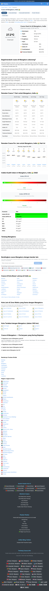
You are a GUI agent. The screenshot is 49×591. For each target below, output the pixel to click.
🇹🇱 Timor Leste (5, 463)
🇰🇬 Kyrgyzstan (4, 424)
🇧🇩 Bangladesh (5, 390)
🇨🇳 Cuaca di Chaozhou (40, 488)
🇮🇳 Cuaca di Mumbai (6, 309)
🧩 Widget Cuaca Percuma (24, 531)
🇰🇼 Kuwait (3, 422)
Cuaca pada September (24, 12)
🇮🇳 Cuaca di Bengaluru (38, 309)
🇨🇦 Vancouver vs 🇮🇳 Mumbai (8, 270)
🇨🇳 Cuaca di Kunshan (29, 488)
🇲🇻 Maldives (4, 433)
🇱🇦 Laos (3, 425)
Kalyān (18, 294)
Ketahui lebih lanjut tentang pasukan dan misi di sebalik (24, 517)
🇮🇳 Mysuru (19, 326)
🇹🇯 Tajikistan (4, 459)
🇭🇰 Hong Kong (4, 400)
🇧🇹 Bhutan (3, 392)
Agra (18, 291)
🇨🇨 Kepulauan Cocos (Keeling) (8, 417)
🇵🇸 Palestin (4, 443)
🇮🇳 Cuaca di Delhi (21, 309)
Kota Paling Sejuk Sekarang (24, 498)
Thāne (2, 285)
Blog (24, 521)
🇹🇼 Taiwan (3, 458)
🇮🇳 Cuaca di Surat (21, 314)
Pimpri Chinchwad (21, 287)
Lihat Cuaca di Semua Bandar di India (10, 297)
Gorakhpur (3, 294)
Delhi (18, 278)
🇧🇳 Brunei (3, 393)
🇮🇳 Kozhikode (4, 329)
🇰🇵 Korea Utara (5, 420)
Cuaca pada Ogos (13, 12)
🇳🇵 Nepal (3, 438)
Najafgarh (19, 292)
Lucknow (3, 283)
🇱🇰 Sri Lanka (4, 454)
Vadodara (19, 285)
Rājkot (2, 292)
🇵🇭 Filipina (3, 399)
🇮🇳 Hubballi (19, 329)
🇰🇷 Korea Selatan (5, 418)
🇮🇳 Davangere (36, 326)
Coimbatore (20, 283)
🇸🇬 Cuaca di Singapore (39, 486)
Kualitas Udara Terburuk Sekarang (24, 506)
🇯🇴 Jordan (3, 411)
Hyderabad (4, 280)
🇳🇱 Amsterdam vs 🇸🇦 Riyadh (28, 268)
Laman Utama (4, 7)
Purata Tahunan (35, 12)
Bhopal (34, 285)
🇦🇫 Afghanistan (5, 381)
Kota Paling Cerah (24, 504)
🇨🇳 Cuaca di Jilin (20, 488)
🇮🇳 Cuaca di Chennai (38, 311)
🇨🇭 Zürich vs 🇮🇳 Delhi (20, 270)
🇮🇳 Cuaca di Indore (37, 317)
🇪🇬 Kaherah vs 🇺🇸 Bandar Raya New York (11, 268)
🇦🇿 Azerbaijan (4, 386)
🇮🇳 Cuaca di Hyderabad (7, 311)
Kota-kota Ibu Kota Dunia (24, 529)
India (10, 7)
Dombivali (35, 294)
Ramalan (4, 12)
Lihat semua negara (30, 1)
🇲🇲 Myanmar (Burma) (6, 436)
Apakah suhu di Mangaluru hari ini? (11, 350)
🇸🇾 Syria (3, 456)
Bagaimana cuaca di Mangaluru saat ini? (12, 338)
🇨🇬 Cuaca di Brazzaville (9, 486)
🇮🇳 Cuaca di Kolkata (6, 314)
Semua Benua (24, 525)
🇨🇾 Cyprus (3, 395)
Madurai (34, 289)
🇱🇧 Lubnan (4, 427)
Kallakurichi (35, 287)
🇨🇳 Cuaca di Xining (10, 490)
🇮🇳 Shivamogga (5, 326)
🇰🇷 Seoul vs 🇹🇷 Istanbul (41, 268)
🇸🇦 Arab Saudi (4, 383)
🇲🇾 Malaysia (4, 431)
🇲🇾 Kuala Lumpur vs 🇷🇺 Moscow (34, 270)
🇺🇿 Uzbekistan (4, 468)
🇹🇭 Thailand (4, 461)
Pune (34, 282)
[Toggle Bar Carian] (41, 4)
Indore (34, 283)
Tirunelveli (3, 291)
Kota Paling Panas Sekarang (24, 496)
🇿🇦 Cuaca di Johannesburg (9, 488)
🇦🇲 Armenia (4, 384)
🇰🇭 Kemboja (4, 415)
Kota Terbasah (24, 500)
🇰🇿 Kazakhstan (5, 413)
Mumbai (3, 278)
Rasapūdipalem (5, 287)
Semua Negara (24, 527)
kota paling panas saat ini (21, 22)
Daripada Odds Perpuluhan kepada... (24, 542)
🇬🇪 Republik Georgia (6, 449)
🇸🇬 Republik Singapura (6, 452)
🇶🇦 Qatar (3, 447)
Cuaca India (5, 15)
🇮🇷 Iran (3, 404)
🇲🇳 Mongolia (4, 434)
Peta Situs (24, 523)
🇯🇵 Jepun (3, 409)
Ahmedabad (20, 280)
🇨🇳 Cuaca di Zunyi (29, 486)
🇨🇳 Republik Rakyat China (7, 450)
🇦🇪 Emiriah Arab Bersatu (7, 397)
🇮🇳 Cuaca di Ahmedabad (23, 311)
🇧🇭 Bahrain (4, 388)
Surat (18, 282)
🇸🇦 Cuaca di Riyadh (20, 486)
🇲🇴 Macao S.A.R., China (7, 429)
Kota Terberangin (24, 502)
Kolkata (3, 282)
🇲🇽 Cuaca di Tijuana (29, 490)
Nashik (18, 289)
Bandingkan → (38, 263)
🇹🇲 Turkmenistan (5, 466)
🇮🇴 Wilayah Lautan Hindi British (9, 472)
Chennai (34, 280)
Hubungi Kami (24, 519)
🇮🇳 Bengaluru (36, 329)
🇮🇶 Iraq (3, 406)
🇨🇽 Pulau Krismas (5, 445)
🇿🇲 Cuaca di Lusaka (19, 490)
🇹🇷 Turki (3, 465)
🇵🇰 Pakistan (4, 441)
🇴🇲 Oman (3, 440)
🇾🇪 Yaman (3, 474)
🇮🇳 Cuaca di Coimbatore (23, 317)
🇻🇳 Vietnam (4, 470)
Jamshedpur (36, 292)
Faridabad (35, 291)
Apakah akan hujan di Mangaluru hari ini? (12, 347)
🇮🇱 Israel (3, 408)
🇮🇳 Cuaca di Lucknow (6, 317)
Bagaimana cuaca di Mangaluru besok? (12, 344)
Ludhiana (3, 289)
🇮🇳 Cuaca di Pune (37, 314)
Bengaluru (35, 278)
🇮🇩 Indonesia (4, 402)
